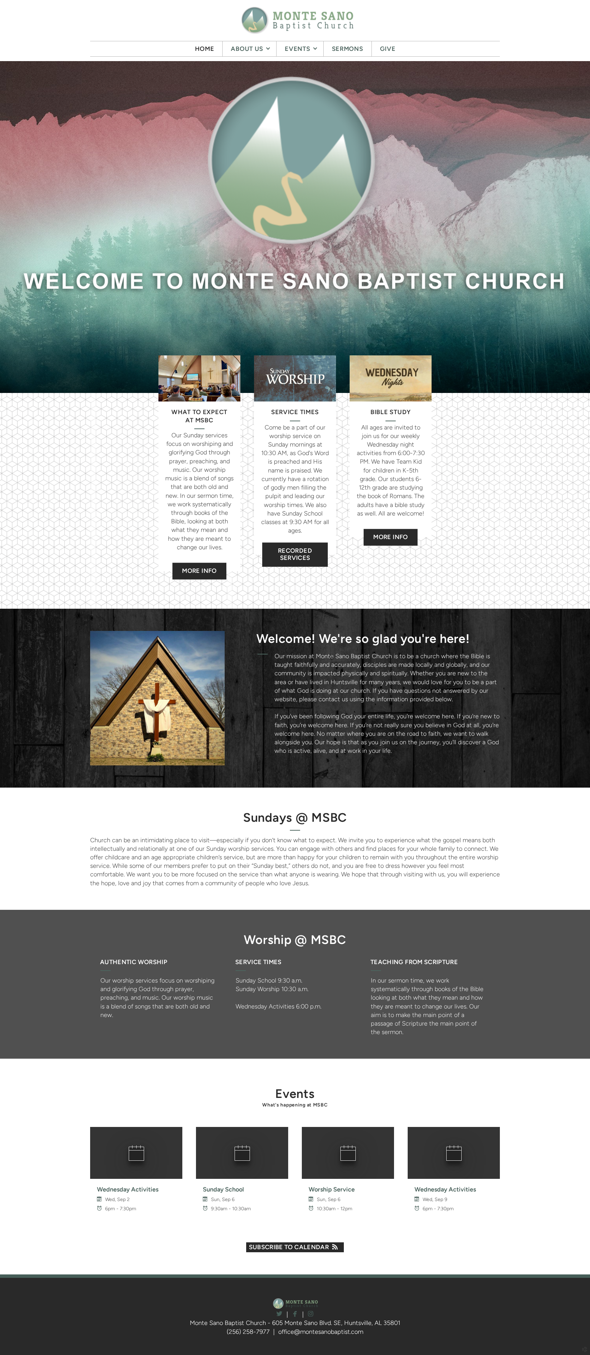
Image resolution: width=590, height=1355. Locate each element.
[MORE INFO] (199, 562)
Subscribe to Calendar (289, 1247)
